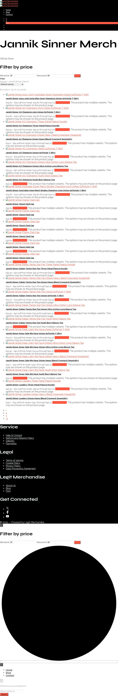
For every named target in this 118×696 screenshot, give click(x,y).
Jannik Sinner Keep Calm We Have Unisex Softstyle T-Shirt (34, 333)
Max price (42, 75)
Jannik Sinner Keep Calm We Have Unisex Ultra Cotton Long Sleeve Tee (40, 347)
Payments (11, 443)
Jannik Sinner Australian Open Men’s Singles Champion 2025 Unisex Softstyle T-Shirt (46, 190)
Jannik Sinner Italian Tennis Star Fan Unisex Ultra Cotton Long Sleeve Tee (41, 309)
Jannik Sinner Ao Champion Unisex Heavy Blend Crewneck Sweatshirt (39, 139)
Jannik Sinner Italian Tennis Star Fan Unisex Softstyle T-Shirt (35, 296)
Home (8, 10)
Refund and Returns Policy (20, 438)
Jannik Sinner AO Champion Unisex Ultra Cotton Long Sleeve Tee (37, 166)
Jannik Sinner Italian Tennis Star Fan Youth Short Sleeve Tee (34, 323)
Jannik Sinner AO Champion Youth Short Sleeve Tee (30, 180)
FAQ (8, 491)
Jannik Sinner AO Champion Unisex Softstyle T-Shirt (30, 153)
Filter (77, 76)
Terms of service (14, 460)
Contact (9, 14)
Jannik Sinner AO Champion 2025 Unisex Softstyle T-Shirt (33, 112)
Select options (63, 102)
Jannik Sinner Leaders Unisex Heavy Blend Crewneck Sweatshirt (36, 398)
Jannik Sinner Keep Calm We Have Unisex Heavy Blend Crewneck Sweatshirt (42, 360)
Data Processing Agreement (21, 468)
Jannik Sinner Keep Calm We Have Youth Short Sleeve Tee (33, 374)
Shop (8, 12)
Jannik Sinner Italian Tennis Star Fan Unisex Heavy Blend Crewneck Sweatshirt (43, 282)
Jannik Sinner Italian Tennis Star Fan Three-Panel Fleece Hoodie (37, 269)
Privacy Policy (13, 465)
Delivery (10, 440)
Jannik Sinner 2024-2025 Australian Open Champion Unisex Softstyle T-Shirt (42, 98)
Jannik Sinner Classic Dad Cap (20, 204)
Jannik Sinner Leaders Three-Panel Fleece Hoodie (30, 385)
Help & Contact (14, 435)
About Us (11, 485)
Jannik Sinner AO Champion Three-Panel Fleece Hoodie (32, 126)
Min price (4, 75)
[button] (6, 19)
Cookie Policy (13, 463)
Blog (8, 488)
